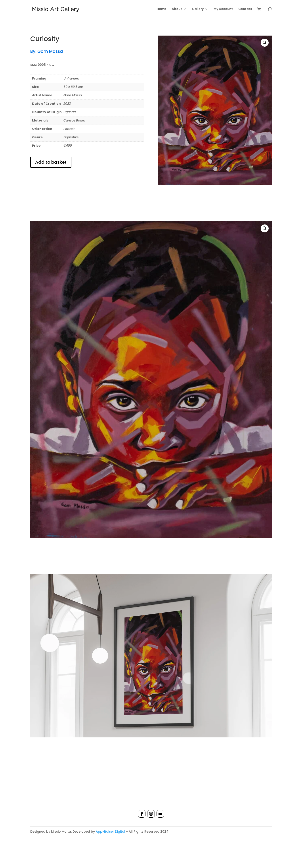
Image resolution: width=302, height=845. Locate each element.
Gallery (198, 9)
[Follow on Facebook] (141, 814)
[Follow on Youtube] (160, 814)
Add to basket (51, 162)
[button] (265, 43)
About (177, 9)
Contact (245, 9)
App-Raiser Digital (110, 831)
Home (161, 9)
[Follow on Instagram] (151, 814)
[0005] (151, 736)
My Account (223, 9)
